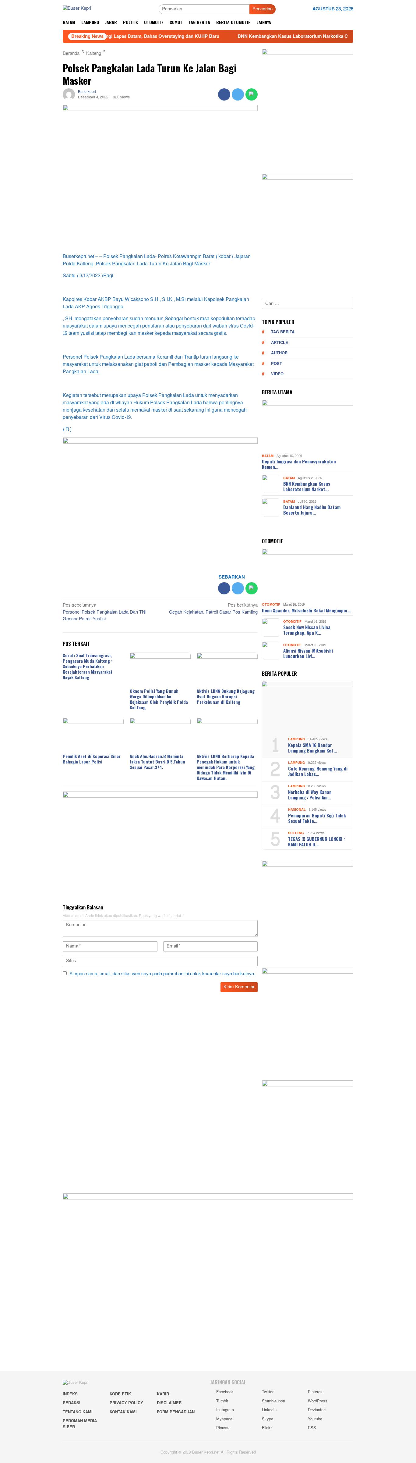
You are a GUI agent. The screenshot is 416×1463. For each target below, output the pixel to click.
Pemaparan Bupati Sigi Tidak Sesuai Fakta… (317, 818)
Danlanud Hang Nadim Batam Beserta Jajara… (311, 509)
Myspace (224, 1419)
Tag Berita (282, 332)
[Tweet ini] (238, 94)
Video (277, 374)
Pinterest (316, 1392)
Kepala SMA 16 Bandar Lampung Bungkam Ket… (312, 747)
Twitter (267, 1392)
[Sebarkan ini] (224, 94)
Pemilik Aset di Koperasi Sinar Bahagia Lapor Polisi (92, 759)
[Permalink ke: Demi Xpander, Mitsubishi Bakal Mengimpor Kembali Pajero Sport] (307, 574)
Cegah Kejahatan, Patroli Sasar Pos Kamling (213, 609)
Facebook (225, 1392)
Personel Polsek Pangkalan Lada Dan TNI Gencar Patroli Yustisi (104, 612)
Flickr (267, 1428)
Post (276, 363)
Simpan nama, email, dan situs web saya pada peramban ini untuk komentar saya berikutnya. (162, 974)
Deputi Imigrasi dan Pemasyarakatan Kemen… (299, 464)
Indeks (70, 1394)
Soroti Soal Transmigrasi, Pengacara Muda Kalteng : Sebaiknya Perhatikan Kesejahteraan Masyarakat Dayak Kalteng (87, 666)
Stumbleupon (273, 1401)
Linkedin (269, 1410)
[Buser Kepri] (77, 10)
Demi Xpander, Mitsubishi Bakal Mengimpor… (306, 610)
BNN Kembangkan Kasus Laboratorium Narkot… (306, 486)
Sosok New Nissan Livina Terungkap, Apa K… (306, 629)
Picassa (223, 1428)
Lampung (296, 739)
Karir (163, 1394)
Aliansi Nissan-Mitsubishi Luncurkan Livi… (308, 653)
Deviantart (317, 1410)
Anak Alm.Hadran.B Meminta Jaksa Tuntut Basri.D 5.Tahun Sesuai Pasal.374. (157, 761)
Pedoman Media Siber (80, 1424)
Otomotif (271, 605)
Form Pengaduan (176, 1412)
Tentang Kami (78, 1412)
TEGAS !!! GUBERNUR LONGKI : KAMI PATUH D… (316, 841)
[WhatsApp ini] (251, 94)
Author (279, 353)
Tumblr (222, 1401)
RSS (312, 1428)
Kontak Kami (123, 1412)
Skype (267, 1419)
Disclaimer (169, 1403)
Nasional (297, 810)
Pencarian (262, 9)
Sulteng (296, 833)
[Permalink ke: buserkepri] (69, 96)
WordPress (317, 1401)
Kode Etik (120, 1394)
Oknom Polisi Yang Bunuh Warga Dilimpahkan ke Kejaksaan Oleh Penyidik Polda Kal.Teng (159, 699)
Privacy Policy (126, 1403)
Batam (267, 456)
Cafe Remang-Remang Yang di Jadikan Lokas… (317, 771)
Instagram (225, 1410)
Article (279, 342)
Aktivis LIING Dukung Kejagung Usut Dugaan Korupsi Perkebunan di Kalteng (226, 696)
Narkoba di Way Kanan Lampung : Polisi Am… (310, 794)
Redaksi (71, 1403)
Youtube (315, 1419)
